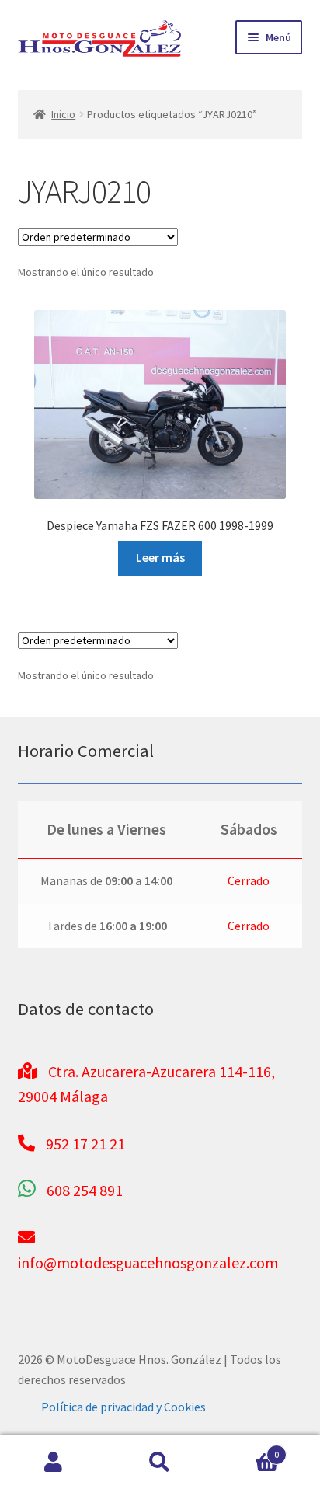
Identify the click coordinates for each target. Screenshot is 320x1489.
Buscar (159, 1462)
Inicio (63, 114)
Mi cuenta (53, 1462)
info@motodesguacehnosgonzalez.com (148, 1262)
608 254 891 (85, 1190)
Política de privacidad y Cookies (123, 1406)
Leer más (160, 557)
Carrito (247, 1449)
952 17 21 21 (85, 1143)
